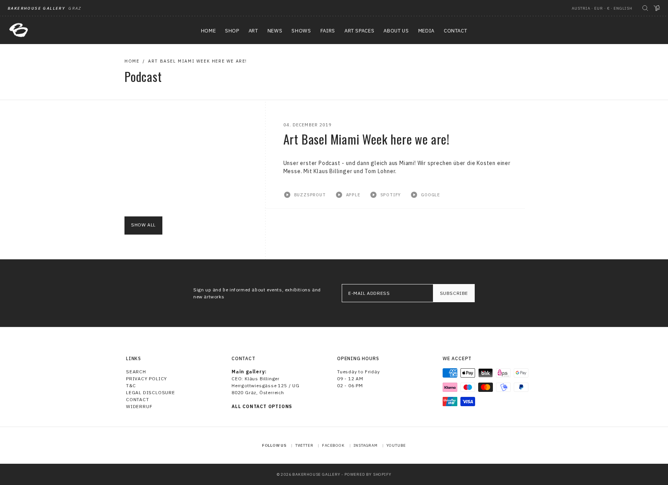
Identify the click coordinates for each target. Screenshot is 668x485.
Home (131, 61)
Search (136, 371)
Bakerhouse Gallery (316, 474)
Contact (137, 399)
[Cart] (656, 8)
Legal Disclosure (150, 392)
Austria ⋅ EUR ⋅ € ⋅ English (602, 8)
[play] (304, 195)
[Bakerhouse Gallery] (18, 30)
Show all (143, 225)
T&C (131, 385)
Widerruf (139, 406)
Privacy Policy (146, 378)
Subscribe (454, 293)
